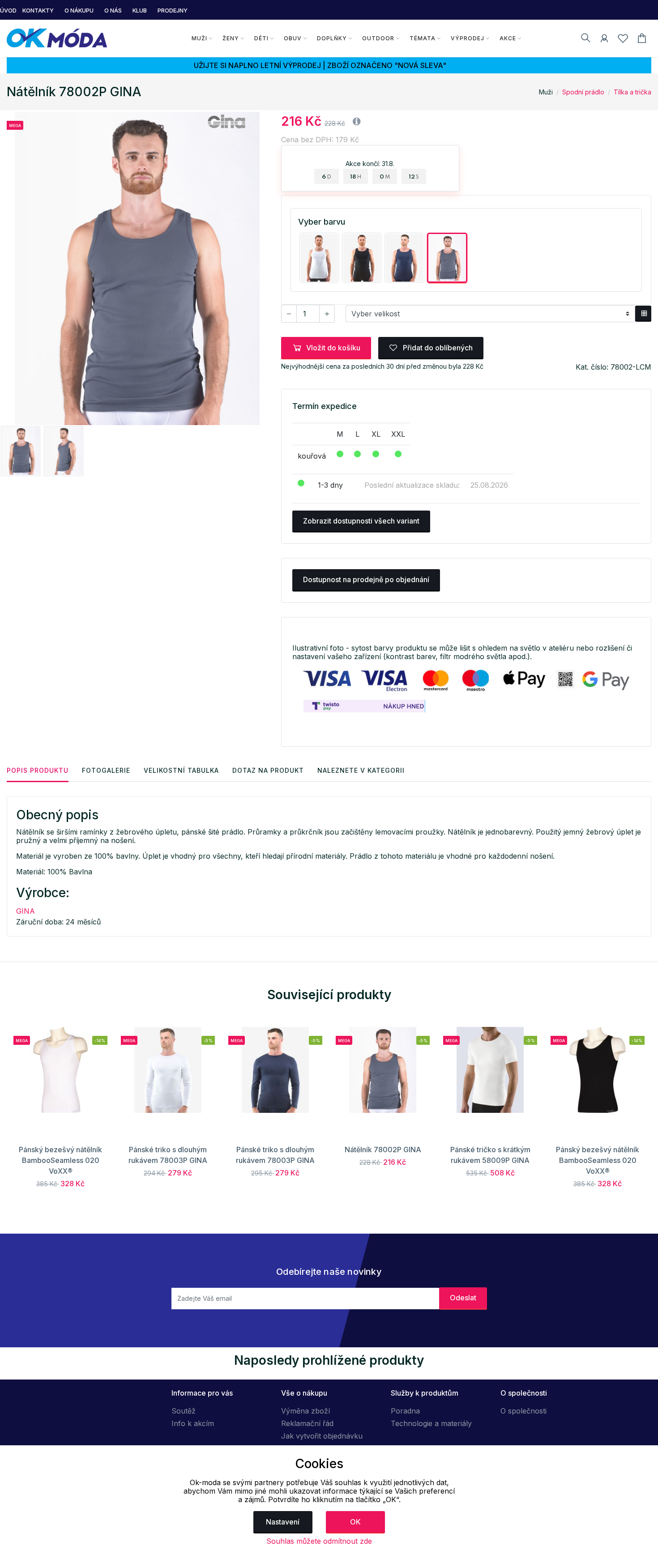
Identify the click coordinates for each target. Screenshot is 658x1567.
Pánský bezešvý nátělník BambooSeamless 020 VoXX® (60, 1160)
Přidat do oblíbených (437, 347)
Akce (508, 38)
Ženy (230, 38)
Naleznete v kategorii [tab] (361, 770)
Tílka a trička (632, 92)
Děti (261, 38)
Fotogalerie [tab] (106, 770)
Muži (199, 38)
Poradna (405, 1410)
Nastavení (282, 1521)
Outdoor (378, 38)
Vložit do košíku (333, 347)
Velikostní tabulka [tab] (181, 770)
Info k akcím (192, 1423)
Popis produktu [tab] (37, 770)
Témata (423, 38)
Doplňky (332, 38)
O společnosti (523, 1410)
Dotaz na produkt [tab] (268, 770)
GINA (25, 911)
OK (355, 1521)
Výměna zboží (305, 1410)
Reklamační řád (307, 1423)
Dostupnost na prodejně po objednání (366, 579)
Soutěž (183, 1410)
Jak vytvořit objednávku (322, 1435)
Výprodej (467, 38)
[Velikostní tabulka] (643, 314)
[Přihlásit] (604, 39)
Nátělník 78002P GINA (383, 1149)
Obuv (293, 38)
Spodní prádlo (583, 92)
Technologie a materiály (431, 1423)
